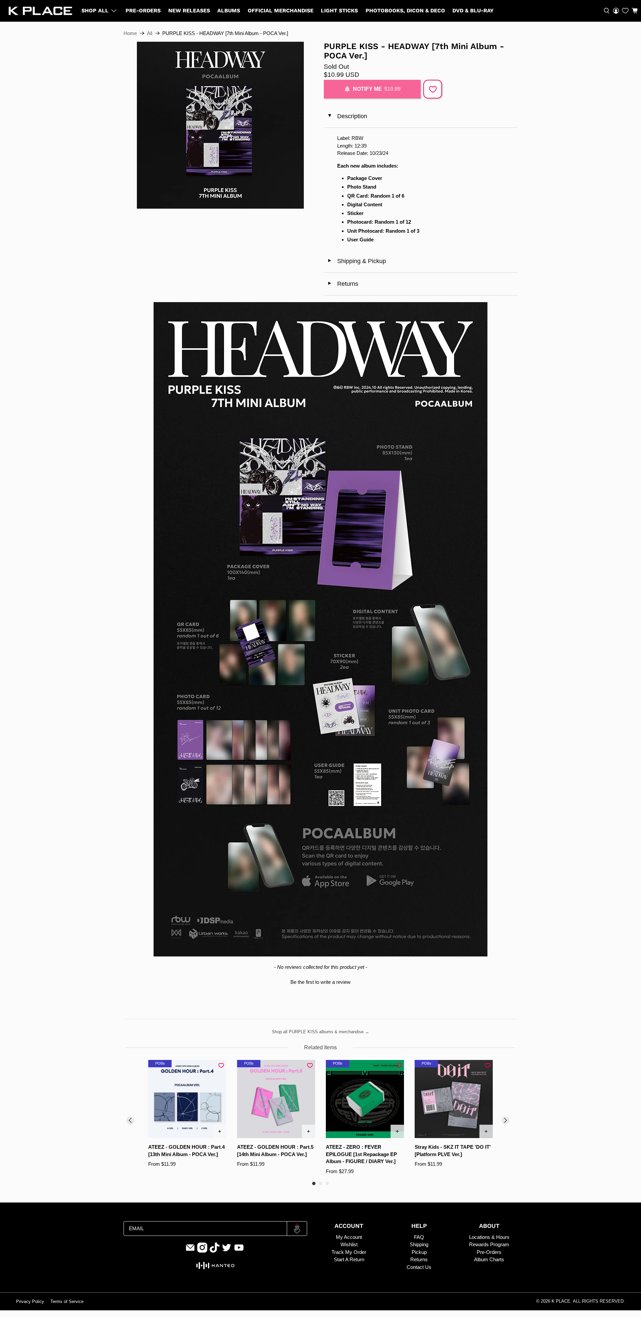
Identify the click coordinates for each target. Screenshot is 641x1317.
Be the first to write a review (320, 982)
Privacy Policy (30, 1301)
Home (130, 33)
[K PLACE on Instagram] (202, 1251)
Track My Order (349, 1252)
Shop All (95, 10)
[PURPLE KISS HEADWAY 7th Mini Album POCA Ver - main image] (220, 125)
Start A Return (349, 1259)
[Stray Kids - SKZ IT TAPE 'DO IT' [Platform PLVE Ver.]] (454, 1099)
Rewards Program (489, 1244)
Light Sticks (339, 10)
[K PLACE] (40, 11)
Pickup (419, 1252)
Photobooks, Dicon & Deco (405, 10)
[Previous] (130, 1120)
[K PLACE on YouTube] (239, 1251)
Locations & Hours (489, 1237)
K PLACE (561, 1301)
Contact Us (419, 1267)
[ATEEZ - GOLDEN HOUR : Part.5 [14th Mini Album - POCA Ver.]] (276, 1099)
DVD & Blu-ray (473, 10)
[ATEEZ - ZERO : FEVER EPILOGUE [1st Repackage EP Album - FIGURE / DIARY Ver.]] (365, 1099)
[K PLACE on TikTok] (214, 1251)
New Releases (189, 10)
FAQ (419, 1237)
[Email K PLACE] (190, 1251)
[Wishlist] (625, 11)
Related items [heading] (320, 1047)
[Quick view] (219, 1131)
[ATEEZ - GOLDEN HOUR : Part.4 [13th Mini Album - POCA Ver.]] (187, 1099)
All (149, 33)
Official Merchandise (280, 10)
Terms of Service (66, 1301)
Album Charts (489, 1259)
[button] (635, 11)
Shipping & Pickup (356, 261)
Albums (228, 10)
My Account (349, 1237)
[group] (187, 1117)
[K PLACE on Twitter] (226, 1251)
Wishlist (349, 1244)
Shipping (419, 1244)
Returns (342, 283)
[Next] (505, 1120)
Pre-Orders (143, 10)
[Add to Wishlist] (432, 89)
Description (347, 116)
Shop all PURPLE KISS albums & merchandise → (320, 1031)
